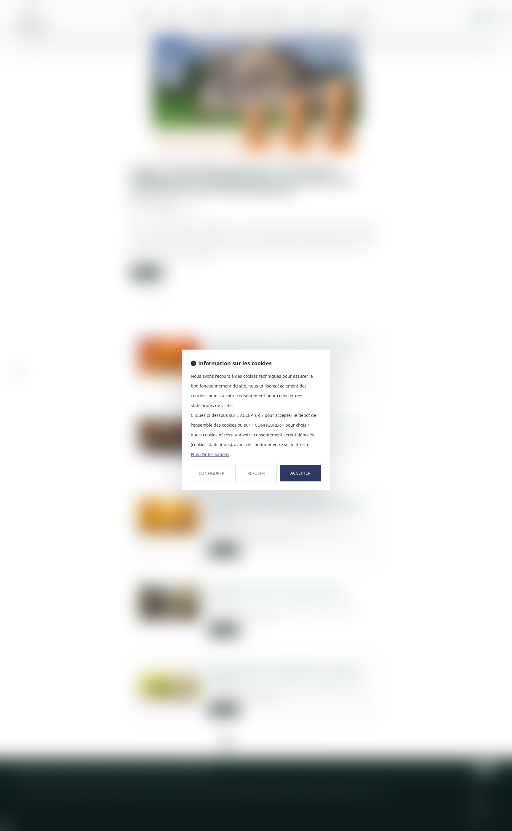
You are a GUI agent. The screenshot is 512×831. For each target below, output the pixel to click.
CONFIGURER (212, 473)
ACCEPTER (300, 473)
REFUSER (256, 473)
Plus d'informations (210, 454)
